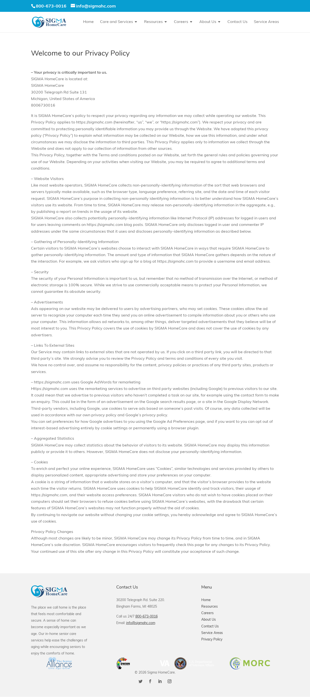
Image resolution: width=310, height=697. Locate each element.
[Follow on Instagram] (169, 681)
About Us (207, 22)
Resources (153, 22)
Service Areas (266, 22)
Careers (181, 22)
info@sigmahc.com (140, 623)
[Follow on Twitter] (140, 681)
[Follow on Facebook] (150, 681)
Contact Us (237, 22)
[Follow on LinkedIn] (160, 681)
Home (88, 22)
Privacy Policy (211, 639)
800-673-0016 (51, 6)
